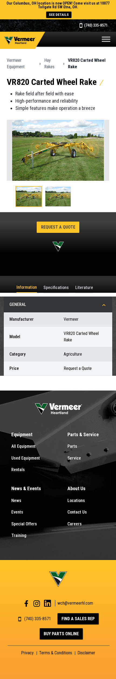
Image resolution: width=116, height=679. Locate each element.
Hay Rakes (49, 63)
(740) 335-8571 (95, 25)
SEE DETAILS (59, 15)
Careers (74, 523)
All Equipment (23, 446)
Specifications (56, 287)
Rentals (18, 469)
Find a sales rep (78, 618)
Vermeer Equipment (16, 63)
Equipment (21, 434)
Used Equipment (25, 458)
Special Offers (24, 523)
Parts (72, 446)
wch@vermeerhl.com (75, 603)
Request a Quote (58, 227)
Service (74, 458)
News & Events (26, 488)
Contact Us (77, 512)
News (16, 500)
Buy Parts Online (61, 633)
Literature (84, 287)
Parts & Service (83, 434)
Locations (76, 500)
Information (26, 287)
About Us (76, 488)
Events (17, 512)
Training (18, 535)
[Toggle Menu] (106, 39)
